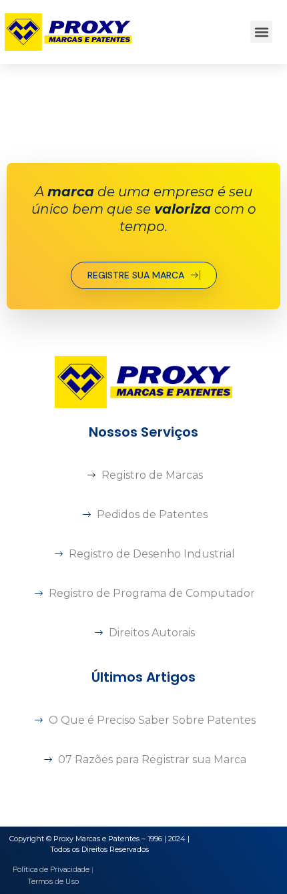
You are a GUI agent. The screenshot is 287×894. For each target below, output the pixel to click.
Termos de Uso (53, 881)
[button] (261, 32)
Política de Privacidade (51, 869)
